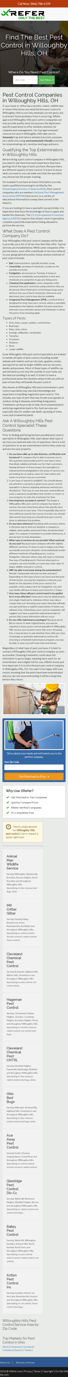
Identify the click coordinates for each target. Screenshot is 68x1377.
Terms (37, 1371)
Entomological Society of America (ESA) (24, 188)
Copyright (47, 1371)
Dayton (18, 1350)
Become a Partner (25, 1362)
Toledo (27, 1350)
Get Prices (45, 79)
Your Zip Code (12, 761)
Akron (5, 1346)
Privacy (28, 1371)
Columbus (7, 1350)
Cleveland (28, 1346)
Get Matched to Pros (32, 776)
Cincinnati (16, 1346)
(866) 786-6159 (40, 3)
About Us (5, 1362)
